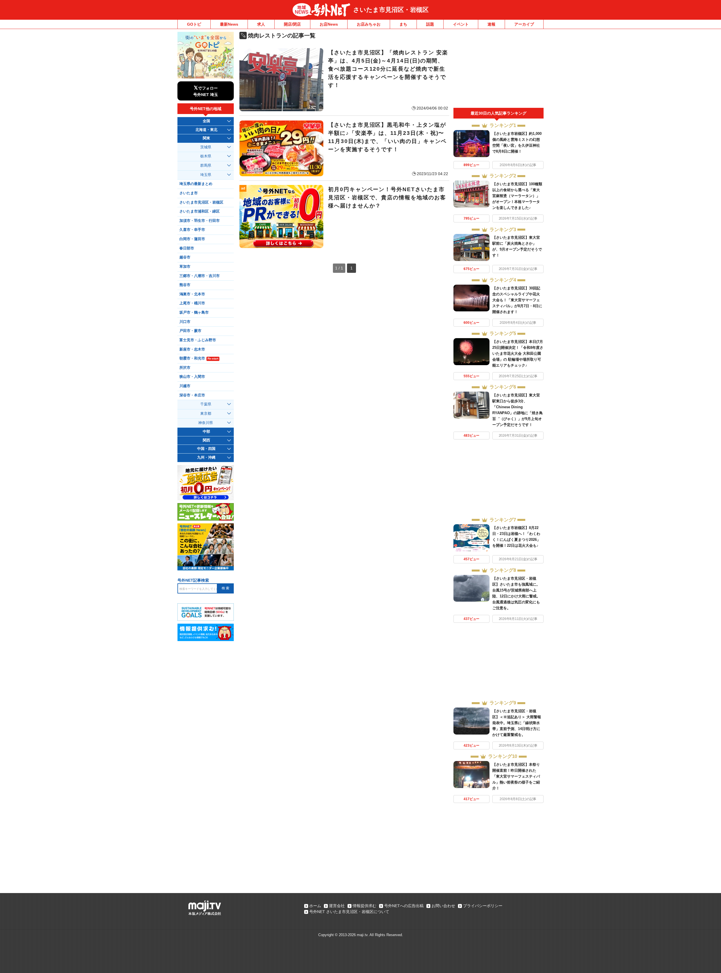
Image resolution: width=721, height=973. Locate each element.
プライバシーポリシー (482, 905)
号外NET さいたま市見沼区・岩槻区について (349, 911)
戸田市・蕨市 (190, 331)
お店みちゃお (368, 24)
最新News (229, 24)
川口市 (184, 322)
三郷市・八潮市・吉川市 (199, 276)
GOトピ (194, 24)
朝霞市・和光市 (198, 358)
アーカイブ (524, 24)
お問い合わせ (443, 905)
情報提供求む (364, 905)
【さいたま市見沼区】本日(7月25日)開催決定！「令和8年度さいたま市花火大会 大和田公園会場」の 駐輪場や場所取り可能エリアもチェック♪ (517, 353)
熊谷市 (184, 285)
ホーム (315, 905)
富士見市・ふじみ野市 (197, 340)
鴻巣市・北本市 (192, 294)
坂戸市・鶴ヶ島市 (194, 312)
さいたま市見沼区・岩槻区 (391, 9)
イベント (461, 24)
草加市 (184, 267)
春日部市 (186, 248)
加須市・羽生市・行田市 (199, 221)
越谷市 (184, 257)
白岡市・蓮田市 (192, 239)
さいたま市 (188, 193)
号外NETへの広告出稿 (404, 905)
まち (403, 24)
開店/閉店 (292, 24)
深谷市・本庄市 (192, 395)
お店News (329, 24)
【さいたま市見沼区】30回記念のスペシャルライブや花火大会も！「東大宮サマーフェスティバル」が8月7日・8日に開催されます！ (517, 300)
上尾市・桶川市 (192, 303)
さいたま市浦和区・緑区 (199, 211)
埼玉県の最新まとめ (195, 184)
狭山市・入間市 (192, 377)
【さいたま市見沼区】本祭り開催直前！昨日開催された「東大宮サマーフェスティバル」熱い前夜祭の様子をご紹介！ (516, 776)
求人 (261, 24)
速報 (491, 24)
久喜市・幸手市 (192, 230)
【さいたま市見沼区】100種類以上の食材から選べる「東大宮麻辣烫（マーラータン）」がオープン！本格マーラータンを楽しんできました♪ (517, 196)
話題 (430, 24)
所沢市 (184, 368)
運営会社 (337, 905)
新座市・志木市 (192, 349)
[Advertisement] (498, 70)
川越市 (184, 386)
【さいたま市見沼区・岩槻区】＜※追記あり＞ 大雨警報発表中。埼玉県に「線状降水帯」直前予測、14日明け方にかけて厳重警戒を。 (516, 723)
